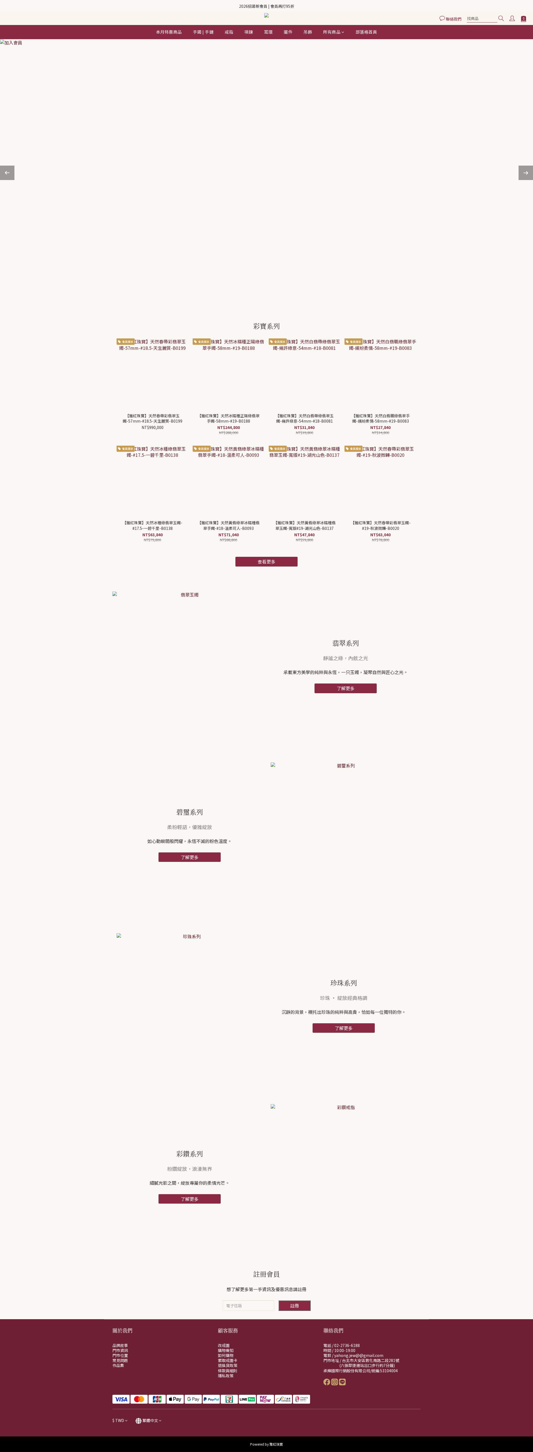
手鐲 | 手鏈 (203, 32)
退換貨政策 (227, 1365)
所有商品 (331, 32)
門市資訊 (120, 1350)
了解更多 (346, 688)
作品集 (118, 1365)
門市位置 (120, 1355)
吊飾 (307, 32)
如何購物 (225, 1355)
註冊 (294, 1305)
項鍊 (248, 32)
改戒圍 (224, 1345)
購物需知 (225, 1350)
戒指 (229, 32)
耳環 (268, 32)
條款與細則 (227, 1370)
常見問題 (120, 1360)
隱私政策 (225, 1375)
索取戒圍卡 (227, 1360)
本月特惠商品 (169, 32)
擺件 (288, 32)
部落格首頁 (366, 32)
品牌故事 (120, 1345)
